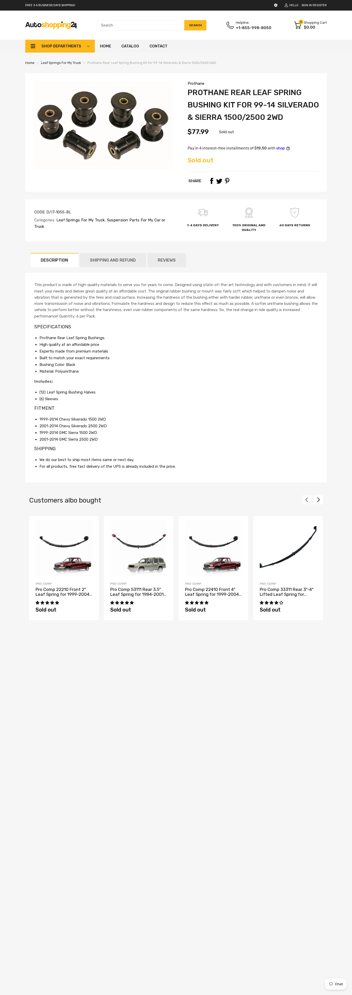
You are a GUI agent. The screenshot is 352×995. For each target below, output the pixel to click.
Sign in (306, 5)
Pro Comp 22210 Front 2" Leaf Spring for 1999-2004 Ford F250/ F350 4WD (62, 594)
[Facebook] (211, 181)
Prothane (196, 83)
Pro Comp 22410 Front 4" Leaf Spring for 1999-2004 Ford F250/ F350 (212, 594)
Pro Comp (44, 584)
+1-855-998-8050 (253, 28)
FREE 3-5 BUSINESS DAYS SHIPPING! (50, 5)
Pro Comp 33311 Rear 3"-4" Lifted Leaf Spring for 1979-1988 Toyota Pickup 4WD (286, 596)
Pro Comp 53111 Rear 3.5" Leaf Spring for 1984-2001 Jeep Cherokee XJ (137, 594)
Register (320, 5)
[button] (48, 602)
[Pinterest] (227, 181)
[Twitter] (219, 181)
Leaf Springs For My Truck (80, 220)
